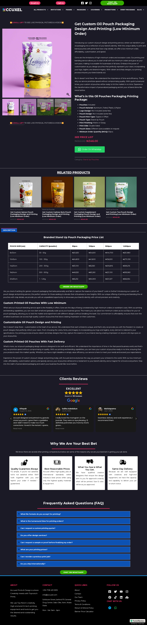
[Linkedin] (121, 597)
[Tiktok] (115, 597)
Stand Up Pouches (91, 160)
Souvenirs (95, 10)
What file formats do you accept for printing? (41, 514)
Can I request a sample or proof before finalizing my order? (47, 542)
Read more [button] (15, 429)
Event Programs (127, 10)
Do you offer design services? (34, 535)
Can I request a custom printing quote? (38, 528)
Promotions (110, 10)
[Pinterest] (110, 597)
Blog (139, 10)
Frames (69, 10)
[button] (68, 64)
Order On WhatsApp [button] (91, 149)
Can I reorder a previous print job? (35, 557)
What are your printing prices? (34, 549)
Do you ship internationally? (33, 564)
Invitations (56, 10)
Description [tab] (9, 230)
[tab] (73, 514)
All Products (40, 10)
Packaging (81, 10)
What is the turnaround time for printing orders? (42, 521)
